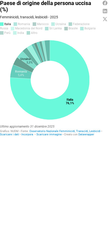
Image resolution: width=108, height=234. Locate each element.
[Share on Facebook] (105, 3)
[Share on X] (105, 19)
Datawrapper (86, 134)
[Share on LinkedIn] (105, 11)
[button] (27, 134)
